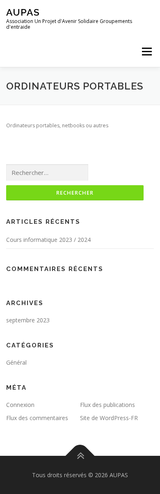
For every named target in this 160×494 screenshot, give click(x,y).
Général (16, 362)
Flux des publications (107, 405)
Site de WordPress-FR (109, 418)
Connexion (20, 405)
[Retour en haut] (80, 455)
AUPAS (23, 12)
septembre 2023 (28, 320)
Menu (146, 51)
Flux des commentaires (37, 418)
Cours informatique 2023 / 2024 (48, 240)
